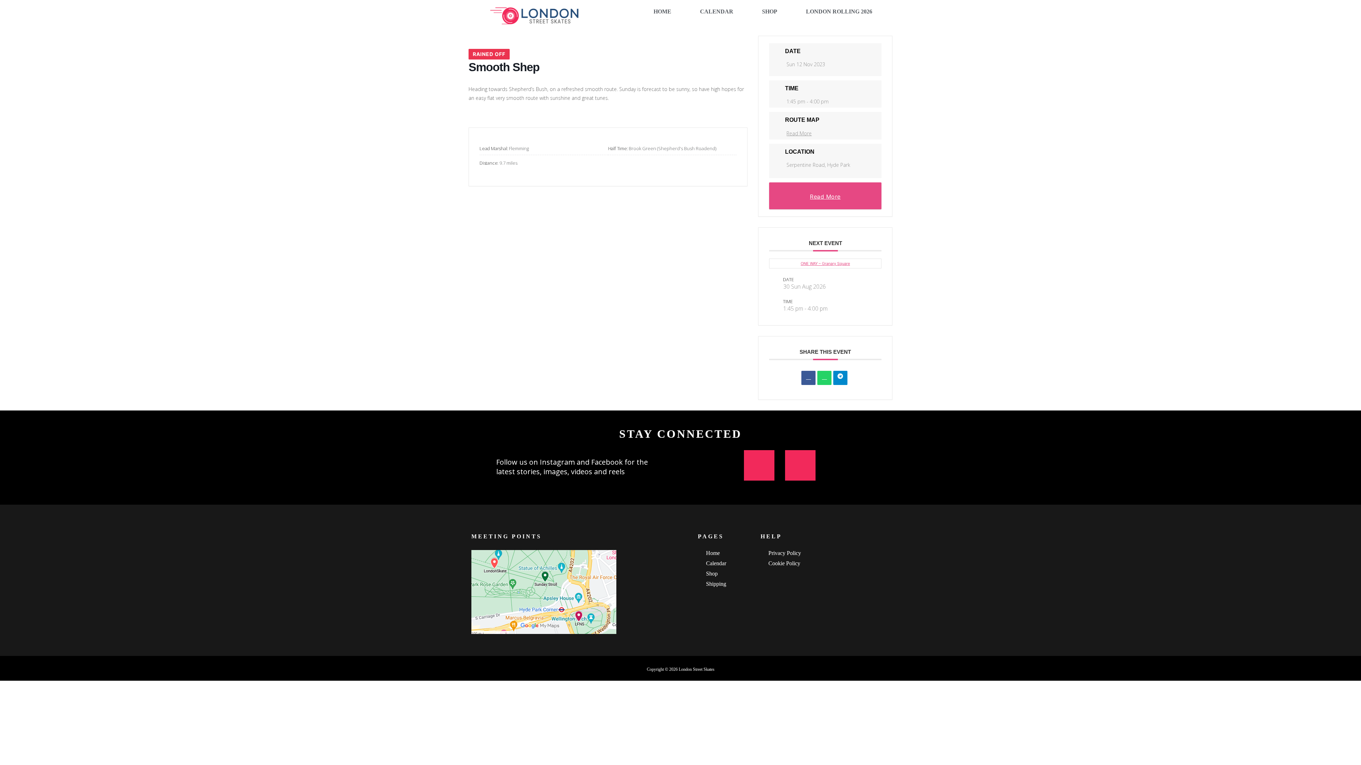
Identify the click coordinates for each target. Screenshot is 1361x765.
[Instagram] (759, 465)
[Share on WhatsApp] (824, 378)
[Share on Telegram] (840, 378)
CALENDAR (716, 11)
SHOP (769, 11)
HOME (662, 11)
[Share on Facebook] (808, 378)
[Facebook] (800, 465)
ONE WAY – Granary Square (825, 263)
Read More (799, 133)
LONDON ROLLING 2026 (839, 11)
